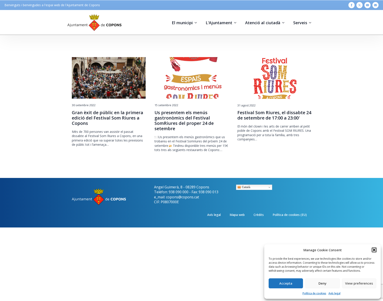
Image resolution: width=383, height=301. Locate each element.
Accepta (285, 283)
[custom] (375, 5)
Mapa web (237, 215)
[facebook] (351, 5)
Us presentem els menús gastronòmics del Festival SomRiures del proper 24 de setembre (184, 120)
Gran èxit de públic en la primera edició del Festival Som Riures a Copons (107, 118)
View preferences (359, 283)
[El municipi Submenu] (197, 22)
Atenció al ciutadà (262, 22)
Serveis (300, 22)
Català (245, 187)
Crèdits (259, 215)
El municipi (182, 22)
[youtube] (367, 5)
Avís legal (334, 293)
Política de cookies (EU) (290, 215)
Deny (322, 283)
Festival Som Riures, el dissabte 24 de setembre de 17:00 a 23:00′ (274, 115)
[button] (374, 250)
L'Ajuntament (219, 22)
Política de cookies (314, 293)
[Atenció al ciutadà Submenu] (284, 22)
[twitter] (359, 5)
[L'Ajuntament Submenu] (236, 22)
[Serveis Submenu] (311, 22)
